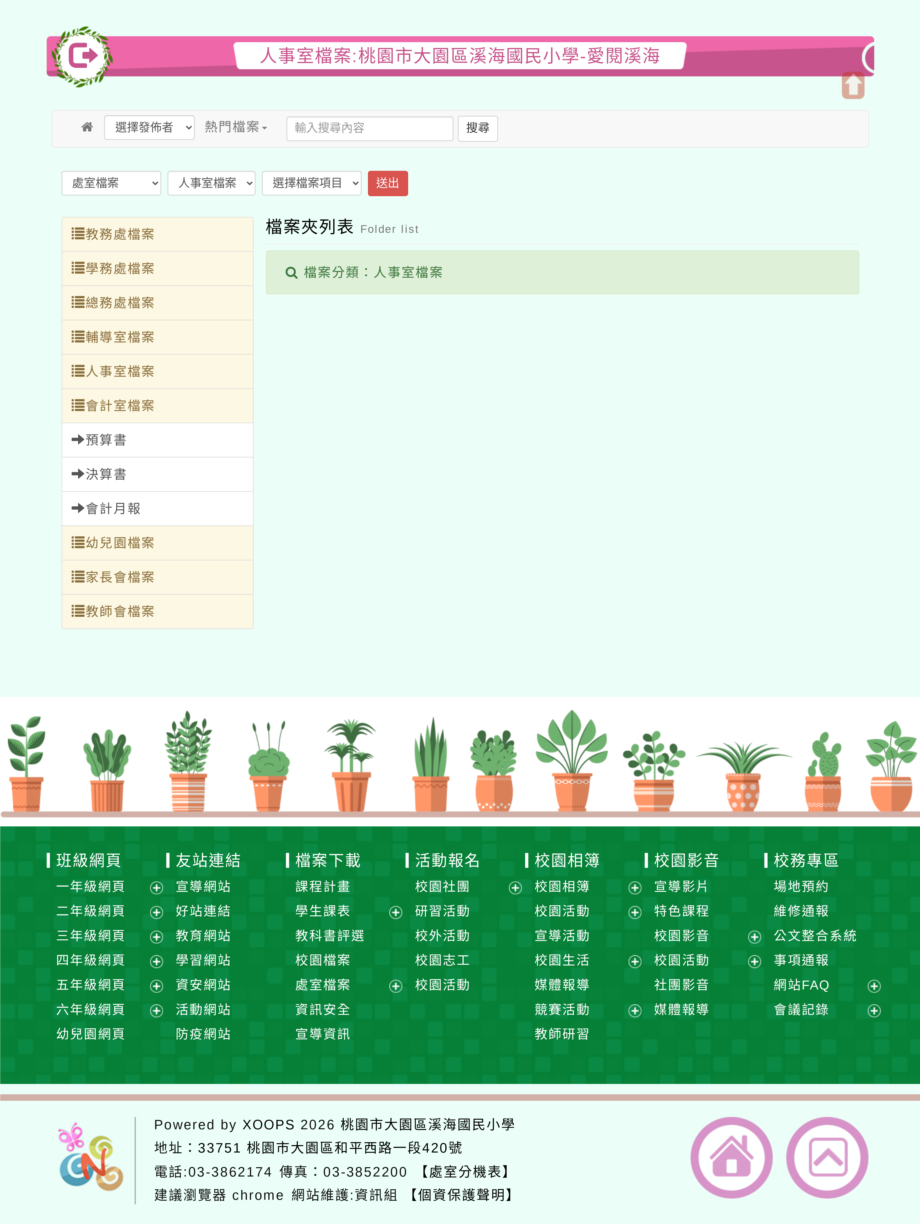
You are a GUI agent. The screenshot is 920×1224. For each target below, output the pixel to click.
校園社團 (443, 886)
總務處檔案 (120, 302)
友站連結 (209, 860)
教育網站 (203, 936)
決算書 (106, 474)
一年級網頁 (91, 886)
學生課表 (323, 911)
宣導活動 (562, 936)
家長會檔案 (120, 577)
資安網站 (203, 985)
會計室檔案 (120, 405)
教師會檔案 (120, 611)
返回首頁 (732, 1157)
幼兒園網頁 (91, 1034)
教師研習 (562, 1034)
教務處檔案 (120, 234)
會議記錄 (801, 1009)
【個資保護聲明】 (461, 1195)
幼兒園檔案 (120, 543)
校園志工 (443, 960)
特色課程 (682, 911)
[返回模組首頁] (87, 127)
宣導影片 (682, 886)
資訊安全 (323, 1009)
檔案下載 (328, 860)
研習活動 (443, 911)
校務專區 (807, 860)
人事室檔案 (120, 371)
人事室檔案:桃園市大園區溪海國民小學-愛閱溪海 (460, 56)
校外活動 (443, 936)
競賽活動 (562, 1009)
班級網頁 (89, 860)
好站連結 (203, 911)
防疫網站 (203, 1034)
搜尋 (477, 128)
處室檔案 (323, 985)
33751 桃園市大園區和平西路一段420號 (330, 1147)
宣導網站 (203, 886)
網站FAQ (802, 985)
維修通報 (801, 911)
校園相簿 (567, 860)
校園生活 (562, 960)
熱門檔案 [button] (232, 127)
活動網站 (203, 1009)
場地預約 (801, 886)
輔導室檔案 (120, 337)
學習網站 (203, 960)
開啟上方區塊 (852, 85)
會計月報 (113, 508)
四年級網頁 (91, 960)
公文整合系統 (815, 936)
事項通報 (801, 960)
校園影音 (687, 860)
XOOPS (268, 1124)
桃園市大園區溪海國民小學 (428, 1124)
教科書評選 (330, 936)
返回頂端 (828, 1157)
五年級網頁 (91, 985)
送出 (387, 183)
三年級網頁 (91, 936)
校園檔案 (323, 960)
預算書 (106, 440)
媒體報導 (562, 985)
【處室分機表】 (465, 1171)
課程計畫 (323, 886)
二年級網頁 (91, 911)
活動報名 (448, 860)
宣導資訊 (323, 1034)
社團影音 (682, 985)
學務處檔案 (120, 268)
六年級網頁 (91, 1009)
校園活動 (443, 985)
